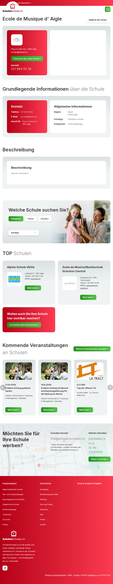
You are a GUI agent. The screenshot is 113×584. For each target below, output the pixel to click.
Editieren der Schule (97, 20)
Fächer (31, 219)
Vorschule (6, 519)
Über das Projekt (46, 504)
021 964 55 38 (21, 69)
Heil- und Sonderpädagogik (13, 494)
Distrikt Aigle (72, 114)
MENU (107, 9)
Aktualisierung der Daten (49, 494)
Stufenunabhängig (75, 124)
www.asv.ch (35, 279)
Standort (45, 219)
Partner (42, 519)
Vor (3, 387)
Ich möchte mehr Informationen (23, 325)
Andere (5, 525)
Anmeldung (44, 489)
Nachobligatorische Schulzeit (13, 499)
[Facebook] (5, 568)
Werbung (43, 499)
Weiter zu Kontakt (98, 459)
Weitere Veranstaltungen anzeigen (91, 349)
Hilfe (41, 514)
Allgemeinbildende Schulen (13, 489)
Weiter (110, 387)
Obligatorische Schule (11, 504)
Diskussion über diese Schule (26, 59)
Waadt (70, 112)
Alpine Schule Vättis (21, 267)
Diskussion (44, 509)
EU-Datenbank (23, 3)
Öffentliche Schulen (76, 119)
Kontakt (43, 525)
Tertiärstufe (7, 514)
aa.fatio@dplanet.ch (19, 52)
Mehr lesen (32, 288)
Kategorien (16, 219)
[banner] (13, 7)
